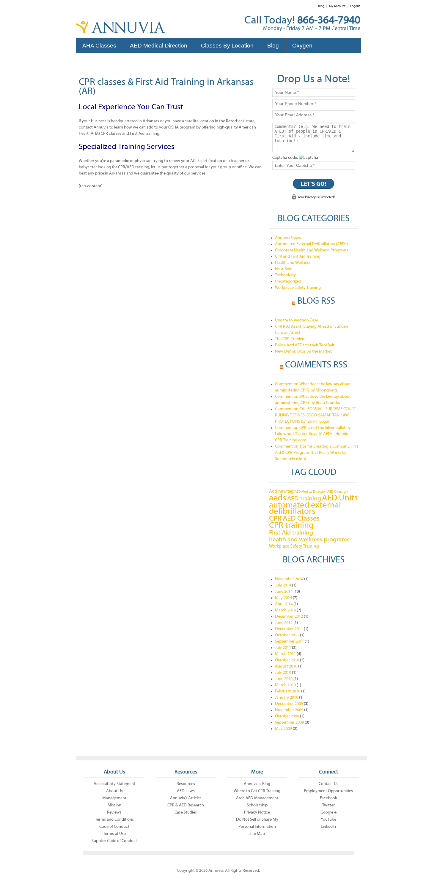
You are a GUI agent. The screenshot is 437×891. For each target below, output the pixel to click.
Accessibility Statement (114, 784)
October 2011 (287, 635)
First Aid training (291, 533)
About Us (114, 791)
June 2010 (284, 679)
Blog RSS (316, 301)
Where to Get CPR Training (257, 791)
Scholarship (257, 805)
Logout (355, 6)
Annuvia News (288, 238)
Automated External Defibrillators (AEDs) (311, 244)
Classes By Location (227, 45)
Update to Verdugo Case (296, 320)
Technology (285, 275)
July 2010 (283, 672)
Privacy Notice (257, 812)
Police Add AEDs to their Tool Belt (304, 345)
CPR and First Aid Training (297, 256)
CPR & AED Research (185, 805)
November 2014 (289, 579)
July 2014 (283, 585)
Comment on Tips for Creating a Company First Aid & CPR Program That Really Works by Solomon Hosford (316, 452)
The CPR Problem (290, 339)
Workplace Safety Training (298, 288)
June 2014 (284, 591)
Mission (114, 805)
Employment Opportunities (328, 791)
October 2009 (287, 716)
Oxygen (302, 45)
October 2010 (287, 660)
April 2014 (284, 604)
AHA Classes (99, 45)
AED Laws (186, 791)
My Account (337, 6)
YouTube (328, 819)
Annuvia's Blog (257, 784)
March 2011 (285, 654)
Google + (328, 812)
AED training (304, 499)
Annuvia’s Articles (186, 798)
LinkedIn (328, 827)
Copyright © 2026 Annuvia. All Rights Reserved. (218, 870)
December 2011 (289, 629)
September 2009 (289, 722)
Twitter (328, 805)
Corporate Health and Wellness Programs (311, 250)
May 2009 (283, 729)
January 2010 (286, 697)
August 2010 (286, 666)
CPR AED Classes (294, 519)
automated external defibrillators (305, 508)
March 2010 (285, 685)
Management (114, 798)
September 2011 (289, 641)
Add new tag (281, 491)
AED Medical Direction (158, 45)
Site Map (257, 834)
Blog (321, 6)
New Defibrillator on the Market (303, 351)
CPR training (291, 526)
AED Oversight (337, 492)
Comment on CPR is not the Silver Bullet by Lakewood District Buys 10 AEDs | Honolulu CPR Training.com (313, 434)
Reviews (114, 812)
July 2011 (283, 648)
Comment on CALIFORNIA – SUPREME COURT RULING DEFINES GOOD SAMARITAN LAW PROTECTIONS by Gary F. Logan (315, 415)
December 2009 (289, 704)
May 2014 (283, 598)
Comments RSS (316, 365)
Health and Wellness (293, 263)
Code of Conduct (114, 827)
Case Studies (186, 812)
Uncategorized (288, 281)
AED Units (340, 498)
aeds (277, 498)
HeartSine (283, 269)
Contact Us (328, 784)
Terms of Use (114, 834)
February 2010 (287, 691)
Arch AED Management (257, 798)
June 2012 (284, 623)
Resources (186, 784)
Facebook (328, 798)
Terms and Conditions (114, 819)
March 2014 (285, 610)
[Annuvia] (120, 30)
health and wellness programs (309, 540)
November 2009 (289, 710)
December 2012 (289, 616)
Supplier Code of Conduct (114, 841)
